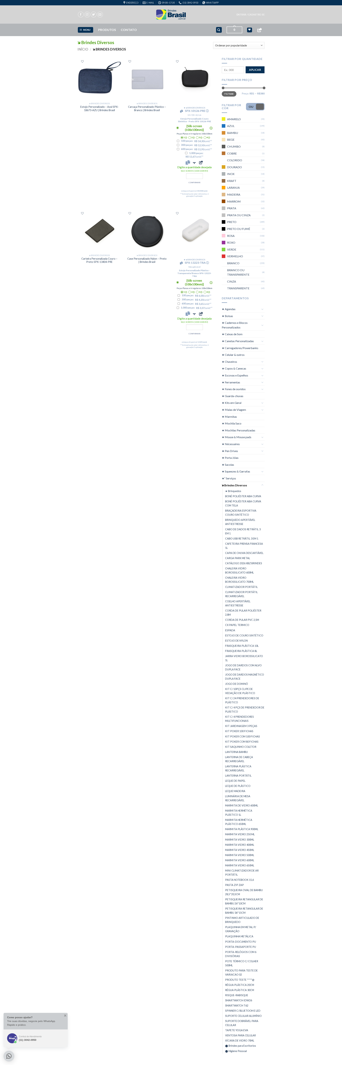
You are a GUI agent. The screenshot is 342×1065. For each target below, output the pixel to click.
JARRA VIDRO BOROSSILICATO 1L (244, 658)
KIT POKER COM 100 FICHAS (242, 736)
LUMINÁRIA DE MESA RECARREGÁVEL (237, 798)
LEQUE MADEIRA (235, 791)
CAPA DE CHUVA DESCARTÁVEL (244, 552)
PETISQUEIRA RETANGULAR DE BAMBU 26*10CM (244, 901)
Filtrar (229, 93)
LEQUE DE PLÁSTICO (237, 785)
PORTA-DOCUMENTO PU (240, 941)
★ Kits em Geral (231, 402)
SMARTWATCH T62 (236, 1005)
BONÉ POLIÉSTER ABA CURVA (243, 496)
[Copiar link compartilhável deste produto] (201, 162)
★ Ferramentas (231, 382)
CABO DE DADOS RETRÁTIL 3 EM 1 (243, 531)
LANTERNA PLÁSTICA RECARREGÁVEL (238, 768)
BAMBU (232, 132)
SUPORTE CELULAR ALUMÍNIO (243, 1015)
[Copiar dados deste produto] (188, 162)
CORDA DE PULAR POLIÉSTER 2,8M (243, 612)
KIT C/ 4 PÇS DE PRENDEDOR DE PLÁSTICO (244, 709)
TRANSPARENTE (238, 288)
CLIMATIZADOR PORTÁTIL (241, 586)
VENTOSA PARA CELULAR (240, 1035)
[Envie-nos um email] (100, 14)
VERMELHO (235, 256)
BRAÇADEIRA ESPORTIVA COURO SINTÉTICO (240, 512)
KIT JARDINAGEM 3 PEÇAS (241, 725)
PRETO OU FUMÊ (238, 228)
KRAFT (231, 180)
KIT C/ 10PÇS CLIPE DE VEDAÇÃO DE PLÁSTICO (240, 691)
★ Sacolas (228, 464)
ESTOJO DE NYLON (236, 640)
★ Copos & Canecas (234, 368)
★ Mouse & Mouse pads (236, 437)
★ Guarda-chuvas (232, 396)
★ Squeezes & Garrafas (236, 471)
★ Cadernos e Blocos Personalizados (235, 325)
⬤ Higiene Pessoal (236, 1051)
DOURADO (234, 167)
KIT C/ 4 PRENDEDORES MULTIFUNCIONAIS (239, 718)
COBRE (232, 153)
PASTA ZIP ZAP (234, 884)
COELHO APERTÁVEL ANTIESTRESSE (237, 603)
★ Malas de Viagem (234, 409)
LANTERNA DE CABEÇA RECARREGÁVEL (239, 759)
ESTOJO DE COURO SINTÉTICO (244, 635)
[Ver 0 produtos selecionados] (249, 30)
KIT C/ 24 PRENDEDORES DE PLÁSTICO (242, 700)
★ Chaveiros (229, 361)
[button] (251, 14)
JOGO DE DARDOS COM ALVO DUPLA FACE (243, 667)
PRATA (231, 208)
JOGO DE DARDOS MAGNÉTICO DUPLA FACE (244, 676)
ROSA (231, 235)
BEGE (230, 139)
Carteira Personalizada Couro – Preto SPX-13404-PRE (99, 260)
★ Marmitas (229, 416)
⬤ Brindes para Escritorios (240, 1045)
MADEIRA (233, 194)
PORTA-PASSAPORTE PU (240, 946)
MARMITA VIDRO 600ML (239, 860)
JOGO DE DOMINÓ (236, 683)
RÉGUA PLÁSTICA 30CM (239, 990)
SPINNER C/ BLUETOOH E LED (242, 1010)
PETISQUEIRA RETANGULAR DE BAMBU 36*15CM (244, 910)
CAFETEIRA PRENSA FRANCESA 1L (244, 545)
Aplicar (255, 69)
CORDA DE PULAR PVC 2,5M (242, 619)
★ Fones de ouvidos (234, 389)
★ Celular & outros (233, 354)
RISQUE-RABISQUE (236, 995)
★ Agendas (228, 309)
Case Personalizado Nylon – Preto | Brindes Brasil (147, 260)
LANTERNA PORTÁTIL (238, 775)
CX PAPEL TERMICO (237, 624)
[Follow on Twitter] (94, 14)
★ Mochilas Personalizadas (238, 430)
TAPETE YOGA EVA (236, 1030)
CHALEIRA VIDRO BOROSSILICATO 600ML (239, 570)
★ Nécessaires (231, 444)
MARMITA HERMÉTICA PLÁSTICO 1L (238, 812)
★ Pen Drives (230, 451)
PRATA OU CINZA (239, 215)
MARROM (234, 201)
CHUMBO (234, 146)
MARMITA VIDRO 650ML (239, 865)
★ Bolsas (227, 316)
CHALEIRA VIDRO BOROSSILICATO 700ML (239, 579)
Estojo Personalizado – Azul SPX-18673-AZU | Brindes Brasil (99, 108)
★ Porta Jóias (230, 457)
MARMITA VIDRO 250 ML (240, 834)
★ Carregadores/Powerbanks (240, 348)
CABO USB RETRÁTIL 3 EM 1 (241, 538)
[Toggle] (262, 309)
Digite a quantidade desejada (194, 169)
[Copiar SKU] (182, 111)
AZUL (230, 126)
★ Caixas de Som (232, 334)
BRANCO (233, 263)
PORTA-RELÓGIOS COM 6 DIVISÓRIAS (240, 954)
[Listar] (82, 61)
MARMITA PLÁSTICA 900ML (241, 829)
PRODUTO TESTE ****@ (239, 979)
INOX (230, 174)
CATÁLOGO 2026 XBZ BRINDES (243, 563)
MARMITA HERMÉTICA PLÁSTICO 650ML (238, 821)
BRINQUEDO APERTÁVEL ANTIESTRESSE (240, 521)
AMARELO (234, 119)
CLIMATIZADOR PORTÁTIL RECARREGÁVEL (241, 594)
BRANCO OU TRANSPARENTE (238, 272)
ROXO (231, 242)
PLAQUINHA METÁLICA (239, 936)
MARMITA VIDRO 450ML (239, 849)
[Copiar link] (259, 30)
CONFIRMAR (194, 182)
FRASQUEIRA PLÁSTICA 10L (242, 645)
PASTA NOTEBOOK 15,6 (239, 879)
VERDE (231, 249)
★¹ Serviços (229, 478)
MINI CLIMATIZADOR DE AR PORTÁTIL (242, 872)
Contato (129, 30)
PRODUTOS (107, 30)
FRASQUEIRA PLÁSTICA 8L (241, 650)
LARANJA (233, 187)
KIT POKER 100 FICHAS (239, 731)
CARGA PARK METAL (237, 558)
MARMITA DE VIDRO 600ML (241, 805)
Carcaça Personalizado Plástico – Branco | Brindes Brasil (147, 108)
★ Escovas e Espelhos (235, 375)
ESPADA (230, 630)
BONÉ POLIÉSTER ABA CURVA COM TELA (243, 503)
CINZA (231, 281)
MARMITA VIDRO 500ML (239, 855)
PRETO (231, 222)
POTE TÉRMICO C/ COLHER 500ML (241, 963)
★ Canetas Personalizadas (238, 341)
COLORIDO (234, 160)
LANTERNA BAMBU (236, 751)
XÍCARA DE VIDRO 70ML (239, 1040)
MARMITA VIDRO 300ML (239, 839)
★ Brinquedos (233, 491)
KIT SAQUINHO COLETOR (240, 746)
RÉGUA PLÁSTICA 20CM (239, 984)
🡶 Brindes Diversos (234, 485)
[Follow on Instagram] (87, 14)
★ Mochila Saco (231, 423)
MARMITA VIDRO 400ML (239, 844)
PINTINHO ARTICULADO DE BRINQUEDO (242, 919)
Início (82, 49)
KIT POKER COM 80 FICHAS (241, 741)
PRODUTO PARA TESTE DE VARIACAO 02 (241, 972)
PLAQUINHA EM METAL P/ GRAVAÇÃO (240, 929)
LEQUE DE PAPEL (235, 780)
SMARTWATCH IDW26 (238, 1000)
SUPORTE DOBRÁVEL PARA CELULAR (241, 1023)
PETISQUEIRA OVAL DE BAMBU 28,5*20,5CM (244, 892)
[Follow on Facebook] (81, 14)
